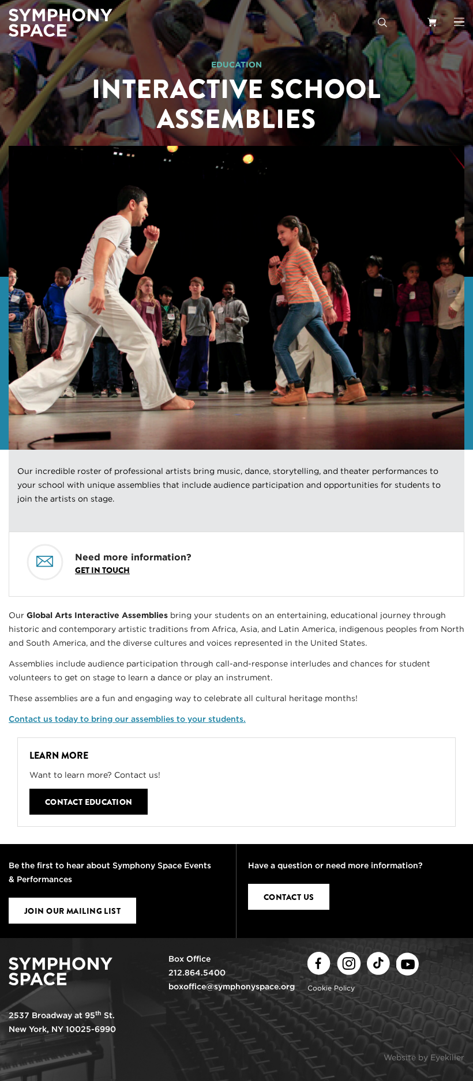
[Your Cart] (432, 21)
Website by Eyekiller (424, 1057)
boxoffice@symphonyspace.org (231, 986)
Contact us (289, 897)
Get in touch (102, 570)
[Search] (382, 21)
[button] (459, 22)
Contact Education (88, 802)
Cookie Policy (331, 988)
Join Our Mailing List (72, 911)
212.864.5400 (197, 972)
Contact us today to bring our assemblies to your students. (127, 719)
